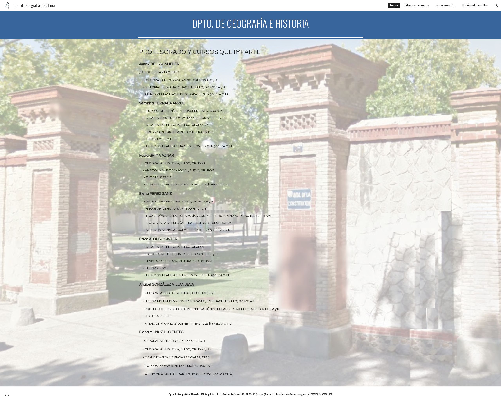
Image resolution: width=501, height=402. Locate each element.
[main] (250, 23)
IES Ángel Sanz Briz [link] (475, 5)
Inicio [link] (394, 5)
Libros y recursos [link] (417, 5)
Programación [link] (445, 5)
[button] (496, 5)
